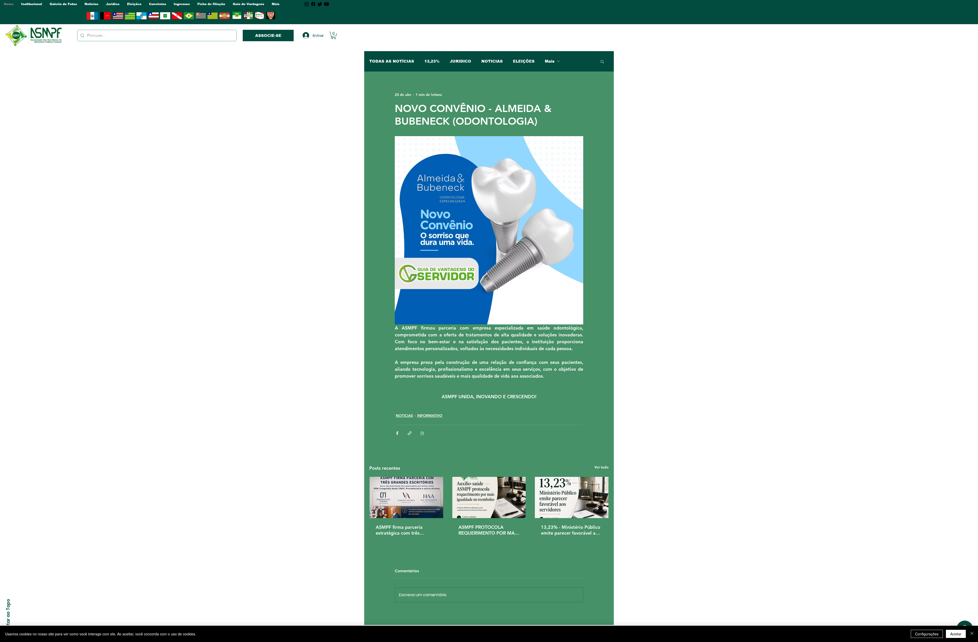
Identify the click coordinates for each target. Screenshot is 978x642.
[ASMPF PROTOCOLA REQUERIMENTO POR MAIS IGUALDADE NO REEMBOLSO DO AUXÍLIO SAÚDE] (489, 497)
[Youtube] (326, 4)
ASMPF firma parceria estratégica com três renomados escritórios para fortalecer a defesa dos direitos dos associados (405, 530)
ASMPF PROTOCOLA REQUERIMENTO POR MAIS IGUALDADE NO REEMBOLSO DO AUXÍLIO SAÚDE (488, 530)
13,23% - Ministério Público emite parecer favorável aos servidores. (570, 530)
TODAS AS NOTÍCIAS (391, 61)
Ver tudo (601, 467)
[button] (31, 4)
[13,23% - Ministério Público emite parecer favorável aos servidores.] (571, 497)
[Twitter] (320, 4)
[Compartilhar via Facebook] (397, 433)
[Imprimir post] (422, 433)
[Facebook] (313, 4)
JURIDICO (460, 61)
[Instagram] (306, 4)
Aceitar (955, 633)
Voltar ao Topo (8, 615)
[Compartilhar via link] (409, 433)
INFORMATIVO (429, 415)
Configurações (927, 633)
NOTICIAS (492, 61)
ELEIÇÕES (524, 61)
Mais (549, 61)
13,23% (432, 61)
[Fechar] (972, 634)
